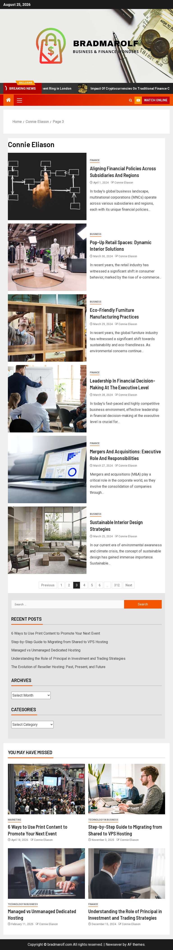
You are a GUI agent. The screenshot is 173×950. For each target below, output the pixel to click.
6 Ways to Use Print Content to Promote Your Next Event (55, 633)
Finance (95, 160)
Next (128, 585)
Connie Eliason (123, 182)
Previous (48, 585)
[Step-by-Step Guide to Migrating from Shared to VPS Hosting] (126, 789)
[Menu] (19, 100)
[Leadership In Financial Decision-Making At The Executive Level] (47, 398)
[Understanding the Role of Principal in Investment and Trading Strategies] (126, 873)
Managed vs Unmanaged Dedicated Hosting (45, 650)
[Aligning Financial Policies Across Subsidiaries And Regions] (47, 186)
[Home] (8, 100)
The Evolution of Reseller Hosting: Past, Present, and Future (58, 667)
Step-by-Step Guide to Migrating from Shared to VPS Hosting (59, 642)
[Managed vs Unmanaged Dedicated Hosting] (46, 873)
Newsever (114, 944)
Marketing (14, 820)
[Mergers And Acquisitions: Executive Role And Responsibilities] (47, 469)
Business (95, 234)
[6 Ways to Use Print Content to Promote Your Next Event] (46, 789)
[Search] (130, 100)
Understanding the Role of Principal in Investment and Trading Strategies (68, 658)
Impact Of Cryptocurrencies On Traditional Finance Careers (117, 88)
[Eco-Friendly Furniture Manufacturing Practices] (47, 328)
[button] (19, 100)
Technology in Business (103, 820)
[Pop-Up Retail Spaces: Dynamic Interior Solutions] (47, 257)
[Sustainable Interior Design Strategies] (47, 540)
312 (117, 585)
